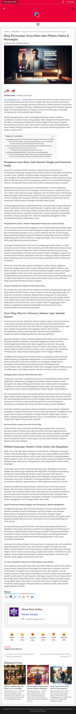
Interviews (7, 646)
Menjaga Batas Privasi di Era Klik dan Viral (23, 148)
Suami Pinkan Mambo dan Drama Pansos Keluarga (37, 687)
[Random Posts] (4, 8)
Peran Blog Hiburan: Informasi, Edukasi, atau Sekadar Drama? (29, 146)
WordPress (42, 711)
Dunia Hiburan (16, 649)
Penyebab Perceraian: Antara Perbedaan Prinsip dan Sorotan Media (31, 142)
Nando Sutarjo (23, 43)
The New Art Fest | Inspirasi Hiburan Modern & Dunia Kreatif (34, 709)
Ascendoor (69, 709)
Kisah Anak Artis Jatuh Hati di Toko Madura (59, 687)
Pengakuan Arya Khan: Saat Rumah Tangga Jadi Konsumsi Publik (30, 139)
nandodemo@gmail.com (35, 619)
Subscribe (70, 2)
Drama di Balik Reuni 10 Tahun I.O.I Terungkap (14, 687)
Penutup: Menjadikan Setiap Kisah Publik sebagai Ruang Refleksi (31, 156)
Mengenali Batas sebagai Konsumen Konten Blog (27, 150)
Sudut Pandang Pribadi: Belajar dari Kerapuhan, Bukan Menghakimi (31, 154)
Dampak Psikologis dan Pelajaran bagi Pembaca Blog (28, 143)
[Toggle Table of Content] (51, 136)
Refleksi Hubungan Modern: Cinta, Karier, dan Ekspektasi (27, 152)
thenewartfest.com (12, 99)
